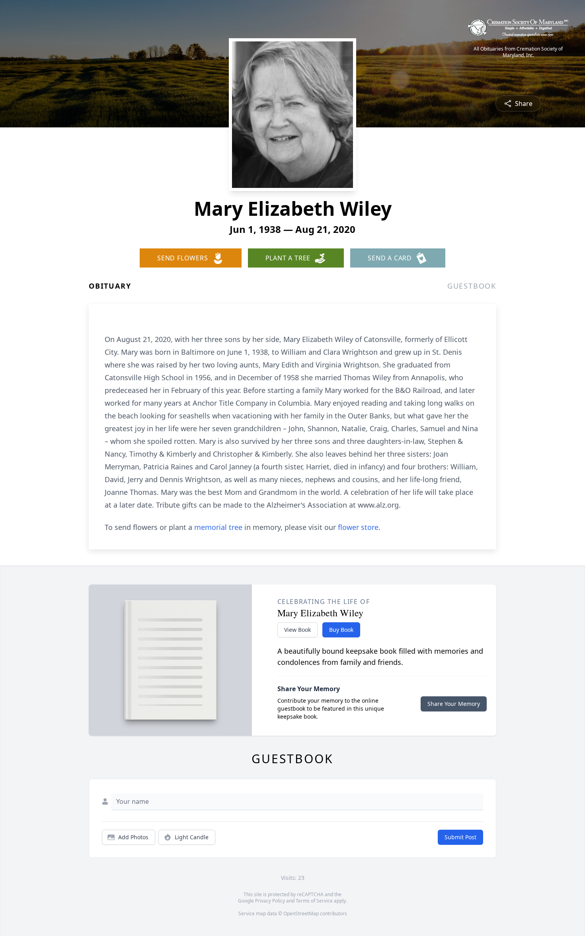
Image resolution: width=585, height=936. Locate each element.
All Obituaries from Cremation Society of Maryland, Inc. (518, 52)
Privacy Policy (270, 900)
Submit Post (460, 837)
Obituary (110, 286)
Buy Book (341, 629)
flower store (358, 527)
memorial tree (218, 527)
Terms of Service (314, 900)
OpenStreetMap (301, 913)
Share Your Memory (453, 703)
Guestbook (471, 286)
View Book (297, 629)
